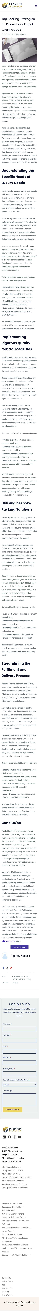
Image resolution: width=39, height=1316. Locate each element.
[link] (19, 39)
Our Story (5, 1292)
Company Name (9, 1069)
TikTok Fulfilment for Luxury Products (17, 1177)
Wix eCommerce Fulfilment (13, 1181)
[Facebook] (9, 1137)
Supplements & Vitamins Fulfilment (16, 1255)
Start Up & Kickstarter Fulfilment (15, 1188)
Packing (28, 979)
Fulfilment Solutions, (19, 979)
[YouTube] (20, 1137)
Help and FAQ (7, 1281)
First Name (7, 1024)
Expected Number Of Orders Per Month (16, 1080)
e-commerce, (16, 976)
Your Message (8, 1091)
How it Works (7, 1295)
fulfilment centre (8, 941)
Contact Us (6, 1278)
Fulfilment (15, 983)
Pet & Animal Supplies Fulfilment (15, 1245)
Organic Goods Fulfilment (12, 1234)
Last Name (7, 1035)
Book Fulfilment (8, 1210)
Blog (3, 1285)
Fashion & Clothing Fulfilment (14, 1217)
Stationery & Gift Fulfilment (13, 1214)
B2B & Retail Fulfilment (11, 1174)
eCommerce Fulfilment (11, 1167)
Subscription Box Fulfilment (13, 1207)
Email (5, 1046)
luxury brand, (25, 976)
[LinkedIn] (4, 1137)
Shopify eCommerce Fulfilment (14, 1184)
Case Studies (7, 1288)
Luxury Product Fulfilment (12, 1170)
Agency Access (22, 34)
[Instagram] (14, 1137)
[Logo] (12, 5)
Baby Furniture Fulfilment (12, 1203)
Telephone (7, 1057)
